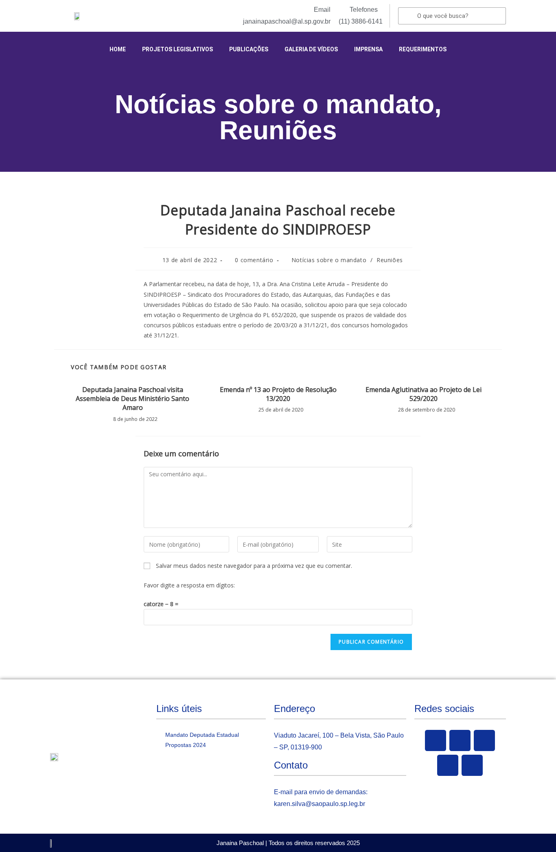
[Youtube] (484, 740)
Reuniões (278, 130)
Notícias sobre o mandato (274, 104)
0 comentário (254, 260)
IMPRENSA (368, 49)
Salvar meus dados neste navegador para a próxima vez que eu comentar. (254, 565)
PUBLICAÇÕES (248, 49)
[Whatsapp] (472, 765)
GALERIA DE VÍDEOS (311, 49)
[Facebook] (435, 740)
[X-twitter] (460, 740)
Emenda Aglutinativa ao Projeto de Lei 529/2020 (424, 394)
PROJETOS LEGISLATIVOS (177, 49)
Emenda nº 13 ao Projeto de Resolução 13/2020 (278, 394)
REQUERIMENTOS (423, 49)
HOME (117, 49)
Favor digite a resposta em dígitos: (189, 585)
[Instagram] (447, 765)
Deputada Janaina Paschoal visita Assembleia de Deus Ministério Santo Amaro (132, 398)
